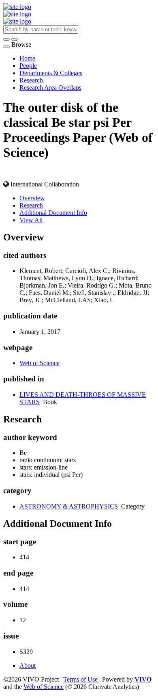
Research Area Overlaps (50, 87)
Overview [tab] (32, 198)
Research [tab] (31, 205)
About (27, 665)
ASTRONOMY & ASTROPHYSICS (68, 506)
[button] (6, 39)
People (28, 65)
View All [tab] (31, 219)
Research (31, 80)
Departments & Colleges (50, 72)
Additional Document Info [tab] (53, 212)
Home (27, 58)
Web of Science (39, 362)
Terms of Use (81, 679)
